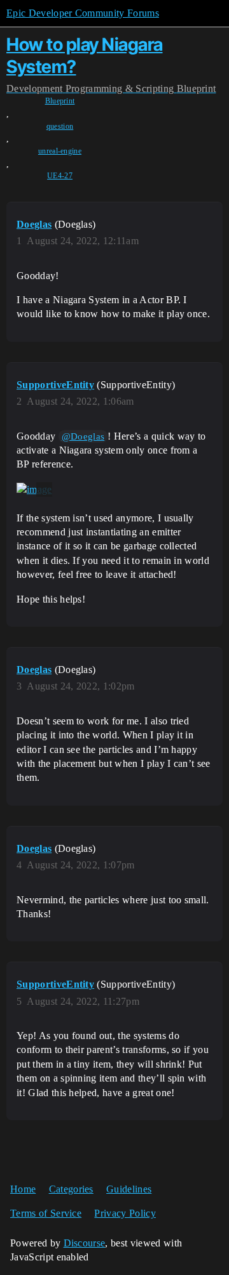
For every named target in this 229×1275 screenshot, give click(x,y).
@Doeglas (83, 436)
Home (23, 1189)
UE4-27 (60, 175)
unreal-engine (59, 151)
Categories (71, 1189)
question (60, 126)
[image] (34, 489)
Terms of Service (45, 1213)
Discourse (85, 1243)
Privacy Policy (124, 1213)
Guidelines (128, 1189)
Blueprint (60, 100)
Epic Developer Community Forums (82, 13)
